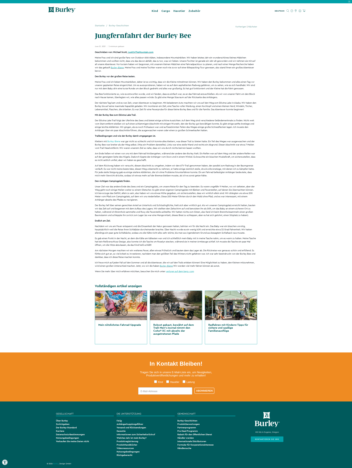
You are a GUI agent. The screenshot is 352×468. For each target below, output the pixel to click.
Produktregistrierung (127, 441)
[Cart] (304, 11)
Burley (55, 464)
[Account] (300, 10)
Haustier (179, 11)
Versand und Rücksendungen (131, 427)
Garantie (121, 431)
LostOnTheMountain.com (140, 52)
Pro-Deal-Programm (187, 431)
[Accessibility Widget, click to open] (4, 462)
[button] (280, 10)
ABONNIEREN (204, 390)
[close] (349, 1)
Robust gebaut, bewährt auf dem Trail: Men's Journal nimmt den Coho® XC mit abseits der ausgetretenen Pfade (173, 329)
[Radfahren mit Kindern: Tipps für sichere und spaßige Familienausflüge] (231, 305)
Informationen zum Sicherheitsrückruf (136, 434)
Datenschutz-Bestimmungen (70, 434)
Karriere (60, 431)
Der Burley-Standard (66, 427)
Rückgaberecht (124, 455)
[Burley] (62, 11)
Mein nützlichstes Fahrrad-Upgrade (119, 324)
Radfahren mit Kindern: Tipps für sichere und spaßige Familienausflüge (228, 327)
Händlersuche (184, 448)
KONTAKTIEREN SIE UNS (267, 439)
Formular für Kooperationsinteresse (195, 444)
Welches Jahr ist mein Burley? (131, 437)
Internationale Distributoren (191, 441)
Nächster (252, 27)
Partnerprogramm (186, 427)
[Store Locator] (296, 10)
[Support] (292, 10)
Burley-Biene (117, 68)
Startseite (100, 26)
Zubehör (194, 11)
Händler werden (185, 437)
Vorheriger (240, 27)
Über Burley (62, 420)
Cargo (165, 11)
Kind (155, 11)
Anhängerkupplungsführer (130, 424)
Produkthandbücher (127, 444)
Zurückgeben (62, 424)
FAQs (119, 420)
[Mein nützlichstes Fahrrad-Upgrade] (121, 305)
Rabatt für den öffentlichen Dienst (194, 434)
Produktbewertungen (188, 424)
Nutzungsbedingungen (67, 437)
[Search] (288, 10)
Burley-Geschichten (119, 26)
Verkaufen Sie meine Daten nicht (72, 441)
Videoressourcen (125, 448)
